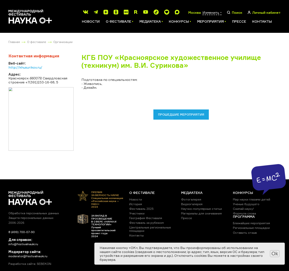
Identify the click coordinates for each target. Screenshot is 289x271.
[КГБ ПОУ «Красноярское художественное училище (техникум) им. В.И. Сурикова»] (41, 119)
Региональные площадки (251, 228)
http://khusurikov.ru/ (25, 67)
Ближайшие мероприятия (251, 223)
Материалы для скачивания (201, 213)
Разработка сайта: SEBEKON (29, 263)
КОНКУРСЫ (243, 193)
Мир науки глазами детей (251, 199)
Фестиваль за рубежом (146, 222)
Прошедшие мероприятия (181, 114)
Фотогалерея (191, 199)
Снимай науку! (243, 208)
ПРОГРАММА (244, 216)
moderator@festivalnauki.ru (27, 256)
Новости (91, 21)
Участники (136, 213)
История (135, 204)
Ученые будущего (246, 204)
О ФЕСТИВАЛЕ (142, 193)
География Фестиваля (145, 218)
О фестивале (36, 42)
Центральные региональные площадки (150, 228)
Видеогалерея (191, 204)
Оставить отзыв (245, 232)
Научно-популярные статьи (201, 208)
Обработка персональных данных (33, 213)
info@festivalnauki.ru (23, 244)
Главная (14, 42)
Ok (274, 253)
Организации (63, 42)
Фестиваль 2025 (141, 208)
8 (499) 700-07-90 (21, 232)
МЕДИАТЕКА (191, 193)
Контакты (262, 21)
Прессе (239, 21)
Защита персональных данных (31, 218)
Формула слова (244, 213)
